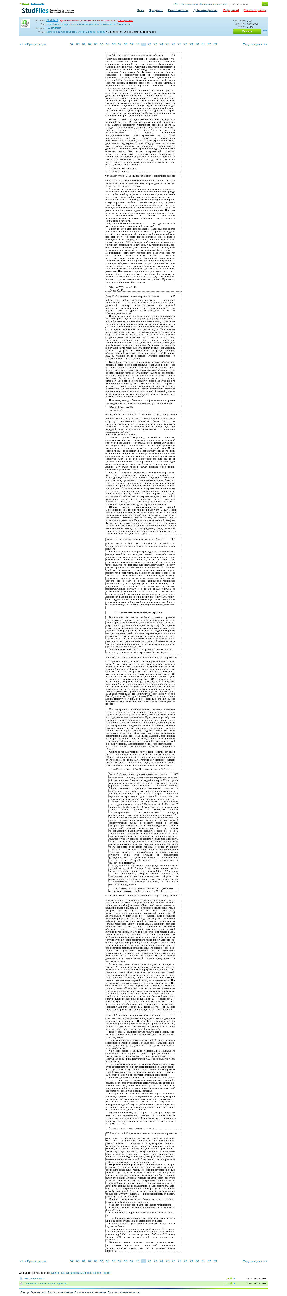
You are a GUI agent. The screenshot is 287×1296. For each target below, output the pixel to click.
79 (191, 44)
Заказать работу (255, 10)
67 (119, 44)
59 (71, 44)
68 (125, 44)
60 (77, 44)
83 (215, 44)
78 (185, 44)
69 (131, 44)
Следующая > (253, 44)
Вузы (140, 10)
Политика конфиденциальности (123, 1292)
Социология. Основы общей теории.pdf (45, 1283)
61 (83, 44)
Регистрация (37, 3)
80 (197, 44)
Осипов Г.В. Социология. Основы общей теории (75, 31)
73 (155, 44)
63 (95, 44)
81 (203, 44)
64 (101, 44)
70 (137, 44)
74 (161, 44)
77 (179, 44)
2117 (226, 1283)
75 (167, 44)
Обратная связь (189, 4)
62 (89, 44)
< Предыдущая (35, 44)
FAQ (176, 4)
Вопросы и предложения (213, 4)
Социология (53, 28)
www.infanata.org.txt (34, 1278)
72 (149, 44)
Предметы (156, 10)
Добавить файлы (205, 10)
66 (113, 44)
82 (209, 44)
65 (107, 44)
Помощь (25, 1292)
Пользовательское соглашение (90, 1292)
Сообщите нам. (125, 21)
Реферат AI (231, 10)
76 (173, 44)
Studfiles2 (52, 20)
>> (266, 44)
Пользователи (178, 10)
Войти (25, 3)
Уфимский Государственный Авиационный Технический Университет (89, 24)
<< (21, 44)
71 (143, 44)
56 (227, 1278)
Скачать (247, 31)
